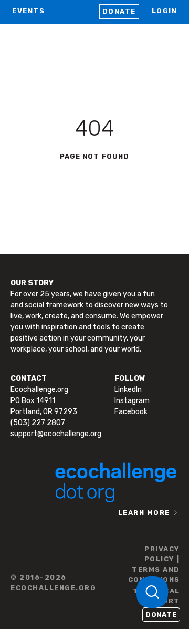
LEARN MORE (144, 513)
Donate (119, 11)
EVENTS (28, 11)
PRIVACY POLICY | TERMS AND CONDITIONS (154, 564)
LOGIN (164, 11)
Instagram (132, 400)
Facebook (131, 411)
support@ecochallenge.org (55, 433)
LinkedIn (128, 389)
